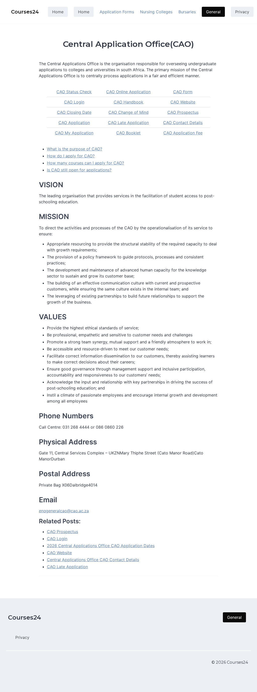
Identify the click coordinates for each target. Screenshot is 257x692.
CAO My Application (74, 132)
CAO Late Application (128, 122)
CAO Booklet (128, 132)
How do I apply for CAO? (71, 155)
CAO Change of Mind (128, 112)
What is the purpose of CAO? (74, 148)
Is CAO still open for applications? (79, 169)
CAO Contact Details (183, 122)
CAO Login (74, 102)
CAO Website (182, 102)
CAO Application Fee (183, 132)
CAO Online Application (128, 91)
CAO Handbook (128, 102)
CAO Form (182, 91)
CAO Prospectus (183, 112)
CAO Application (74, 122)
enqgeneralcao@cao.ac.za (64, 510)
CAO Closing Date (74, 112)
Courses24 (24, 617)
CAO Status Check (74, 91)
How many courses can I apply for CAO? (85, 162)
